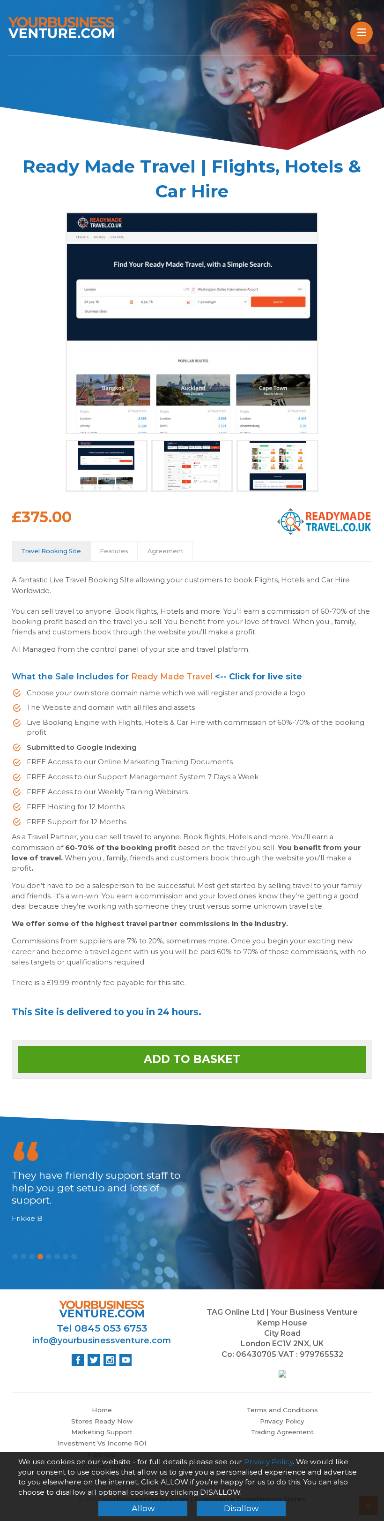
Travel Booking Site (51, 551)
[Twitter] (94, 1360)
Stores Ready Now (102, 1421)
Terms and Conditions (282, 1410)
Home (102, 1410)
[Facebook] (78, 1360)
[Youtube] (125, 1360)
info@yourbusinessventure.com (101, 1340)
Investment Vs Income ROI (102, 1443)
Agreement (166, 551)
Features (114, 551)
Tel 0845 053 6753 (102, 1328)
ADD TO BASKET (192, 1059)
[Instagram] (109, 1360)
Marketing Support (102, 1432)
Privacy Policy (282, 1421)
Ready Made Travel (172, 676)
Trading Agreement (282, 1432)
